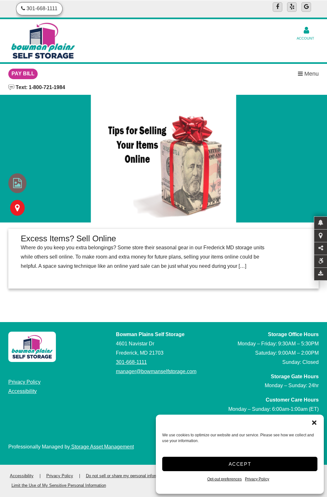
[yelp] (292, 7)
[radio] (17, 183)
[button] (314, 422)
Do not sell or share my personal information (127, 475)
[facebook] (277, 7)
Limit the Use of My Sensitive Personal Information (58, 485)
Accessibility (22, 391)
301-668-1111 (131, 362)
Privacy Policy (257, 479)
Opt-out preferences (224, 479)
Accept (240, 464)
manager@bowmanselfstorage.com (156, 371)
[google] (306, 7)
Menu (311, 74)
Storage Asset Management (102, 446)
